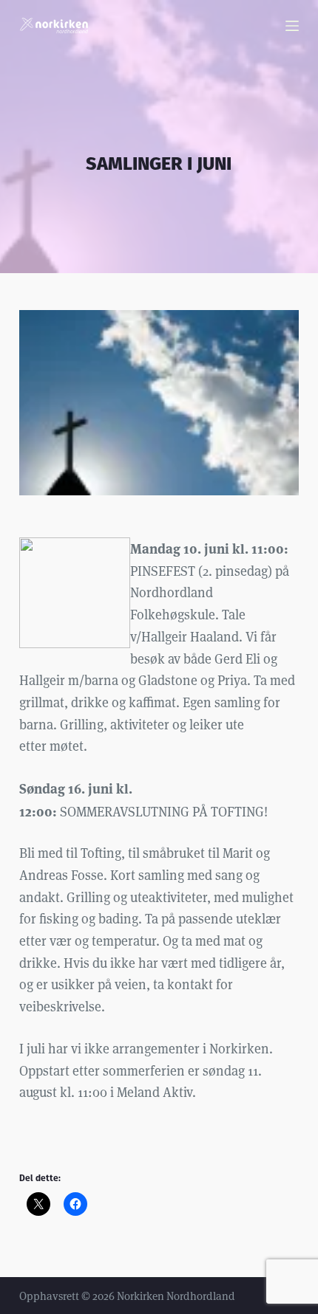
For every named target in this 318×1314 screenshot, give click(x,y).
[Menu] (292, 25)
